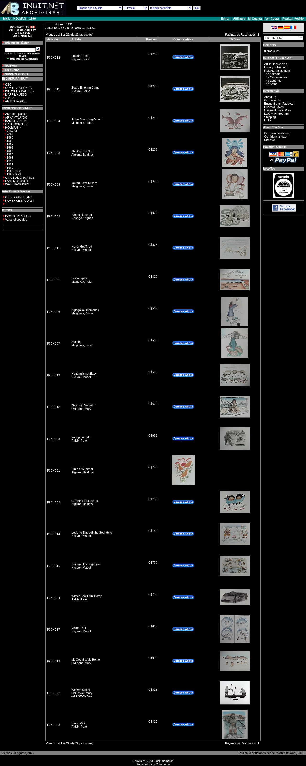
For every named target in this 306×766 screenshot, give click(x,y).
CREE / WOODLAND (19, 197)
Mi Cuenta (255, 18)
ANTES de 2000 (15, 101)
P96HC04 (53, 121)
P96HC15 (53, 248)
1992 (10, 161)
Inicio (6, 18)
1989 (10, 167)
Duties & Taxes (274, 107)
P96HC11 (53, 89)
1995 (10, 151)
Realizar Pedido (293, 18)
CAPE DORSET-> (16, 124)
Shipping (270, 117)
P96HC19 (53, 661)
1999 (10, 137)
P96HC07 (53, 343)
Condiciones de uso (277, 133)
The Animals (272, 74)
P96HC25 (53, 439)
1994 (10, 154)
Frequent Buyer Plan (277, 110)
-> (13, 127)
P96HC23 (53, 725)
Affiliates (239, 18)
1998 (10, 141)
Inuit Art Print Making (277, 70)
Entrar (225, 18)
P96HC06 (53, 311)
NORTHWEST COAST (19, 200)
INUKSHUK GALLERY (19, 91)
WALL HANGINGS (17, 184)
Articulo (52, 39)
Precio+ (151, 39)
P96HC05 (53, 280)
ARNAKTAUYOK (16, 117)
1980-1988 (14, 171)
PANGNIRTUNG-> (17, 181)
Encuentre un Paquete (278, 103)
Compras (269, 45)
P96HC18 (53, 407)
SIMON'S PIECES (16, 74)
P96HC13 (53, 375)
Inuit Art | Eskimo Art (277, 58)
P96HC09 (53, 216)
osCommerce (165, 761)
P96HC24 (53, 597)
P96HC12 (53, 57)
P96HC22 (53, 693)
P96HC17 (53, 629)
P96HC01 (53, 470)
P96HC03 (53, 153)
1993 (10, 157)
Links (267, 120)
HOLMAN (19, 18)
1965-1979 (14, 174)
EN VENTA (12, 70)
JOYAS (9, 98)
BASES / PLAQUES (18, 216)
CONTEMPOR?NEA (18, 88)
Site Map (270, 140)
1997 (10, 144)
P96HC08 (53, 184)
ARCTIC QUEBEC (17, 114)
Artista (76, 39)
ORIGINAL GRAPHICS (20, 177)
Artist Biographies (275, 64)
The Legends (272, 80)
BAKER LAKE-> (15, 121)
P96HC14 (53, 534)
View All (12, 131)
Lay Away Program (276, 113)
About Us (270, 97)
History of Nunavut (276, 67)
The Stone (271, 84)
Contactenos (272, 100)
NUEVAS (11, 65)
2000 (10, 134)
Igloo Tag (269, 168)
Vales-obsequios (16, 219)
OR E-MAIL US (22, 36)
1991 (10, 164)
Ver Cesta (272, 18)
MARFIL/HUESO (16, 94)
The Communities (275, 77)
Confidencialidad (275, 136)
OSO (8, 84)
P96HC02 (53, 502)
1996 (32, 18)
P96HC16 (53, 566)
